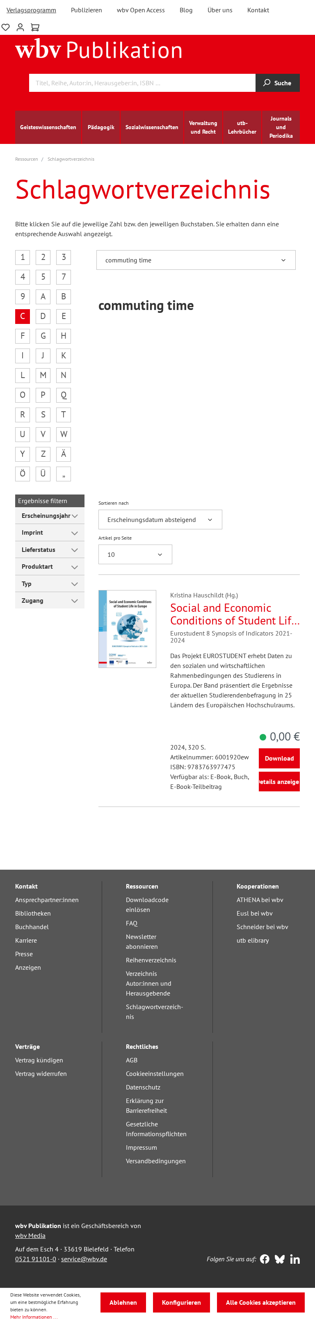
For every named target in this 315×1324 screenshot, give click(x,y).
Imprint (32, 532)
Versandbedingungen (156, 1161)
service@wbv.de (84, 1259)
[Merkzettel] (5, 26)
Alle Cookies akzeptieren (261, 1302)
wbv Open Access (141, 10)
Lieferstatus (38, 549)
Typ (27, 583)
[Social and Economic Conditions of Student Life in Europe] (127, 629)
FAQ (131, 923)
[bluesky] (278, 1260)
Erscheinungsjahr (46, 515)
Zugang (32, 600)
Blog (186, 10)
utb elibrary (253, 940)
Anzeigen (28, 967)
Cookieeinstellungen (155, 1073)
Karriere (26, 940)
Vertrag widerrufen (41, 1073)
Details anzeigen (279, 781)
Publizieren (86, 10)
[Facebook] (262, 1260)
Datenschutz (143, 1087)
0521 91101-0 (35, 1259)
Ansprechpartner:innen (47, 900)
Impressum (141, 1147)
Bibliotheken (33, 913)
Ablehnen (123, 1302)
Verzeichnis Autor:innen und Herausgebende (148, 983)
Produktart (37, 566)
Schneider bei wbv (262, 927)
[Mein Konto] (20, 26)
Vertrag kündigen (39, 1060)
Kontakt (258, 10)
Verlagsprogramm (31, 10)
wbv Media (30, 1235)
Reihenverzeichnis (151, 960)
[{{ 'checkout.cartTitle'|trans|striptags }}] (35, 27)
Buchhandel (32, 927)
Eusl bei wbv (255, 913)
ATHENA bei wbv (260, 900)
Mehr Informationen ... (34, 1317)
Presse (24, 954)
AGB (131, 1060)
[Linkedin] (293, 1260)
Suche (282, 83)
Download (279, 758)
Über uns (220, 10)
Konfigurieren (181, 1302)
